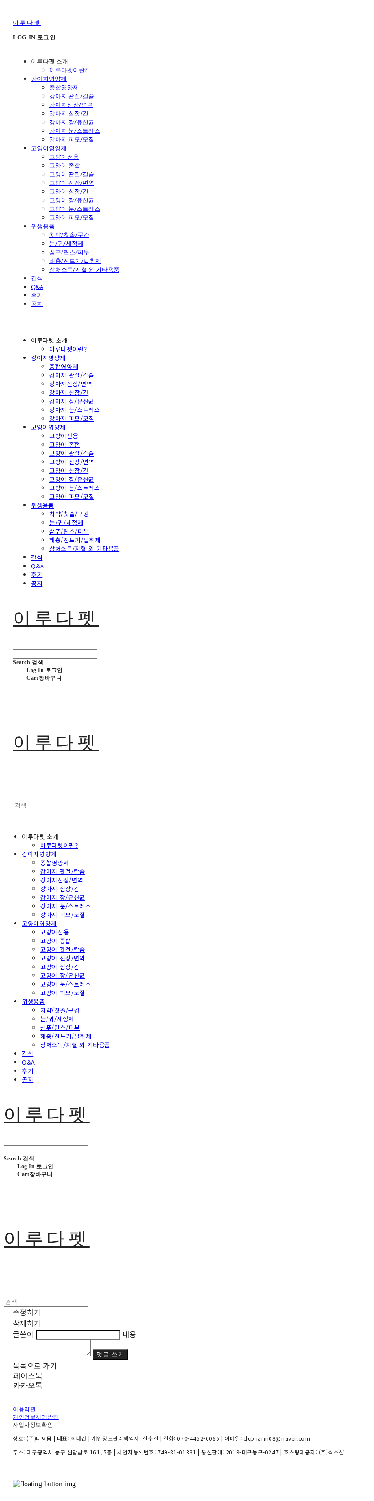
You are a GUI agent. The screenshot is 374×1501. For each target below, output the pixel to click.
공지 (37, 303)
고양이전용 (64, 156)
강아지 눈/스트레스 (74, 130)
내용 (129, 1333)
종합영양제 (64, 87)
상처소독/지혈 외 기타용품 (84, 269)
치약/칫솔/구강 (69, 235)
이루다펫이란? (68, 70)
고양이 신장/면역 (71, 182)
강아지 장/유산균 (71, 122)
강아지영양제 (49, 78)
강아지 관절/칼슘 (71, 96)
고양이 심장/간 (68, 191)
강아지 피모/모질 (71, 139)
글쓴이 (23, 1333)
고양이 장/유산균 (71, 200)
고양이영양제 (49, 148)
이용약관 (24, 1409)
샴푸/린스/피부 (69, 252)
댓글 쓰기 (110, 1354)
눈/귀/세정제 (66, 243)
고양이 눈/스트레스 (74, 209)
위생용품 (43, 226)
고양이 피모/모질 (71, 217)
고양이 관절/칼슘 (71, 174)
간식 (37, 278)
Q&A (37, 287)
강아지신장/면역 (71, 104)
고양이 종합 (64, 165)
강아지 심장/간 (68, 113)
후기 (37, 295)
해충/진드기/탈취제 (75, 261)
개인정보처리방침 (36, 1417)
